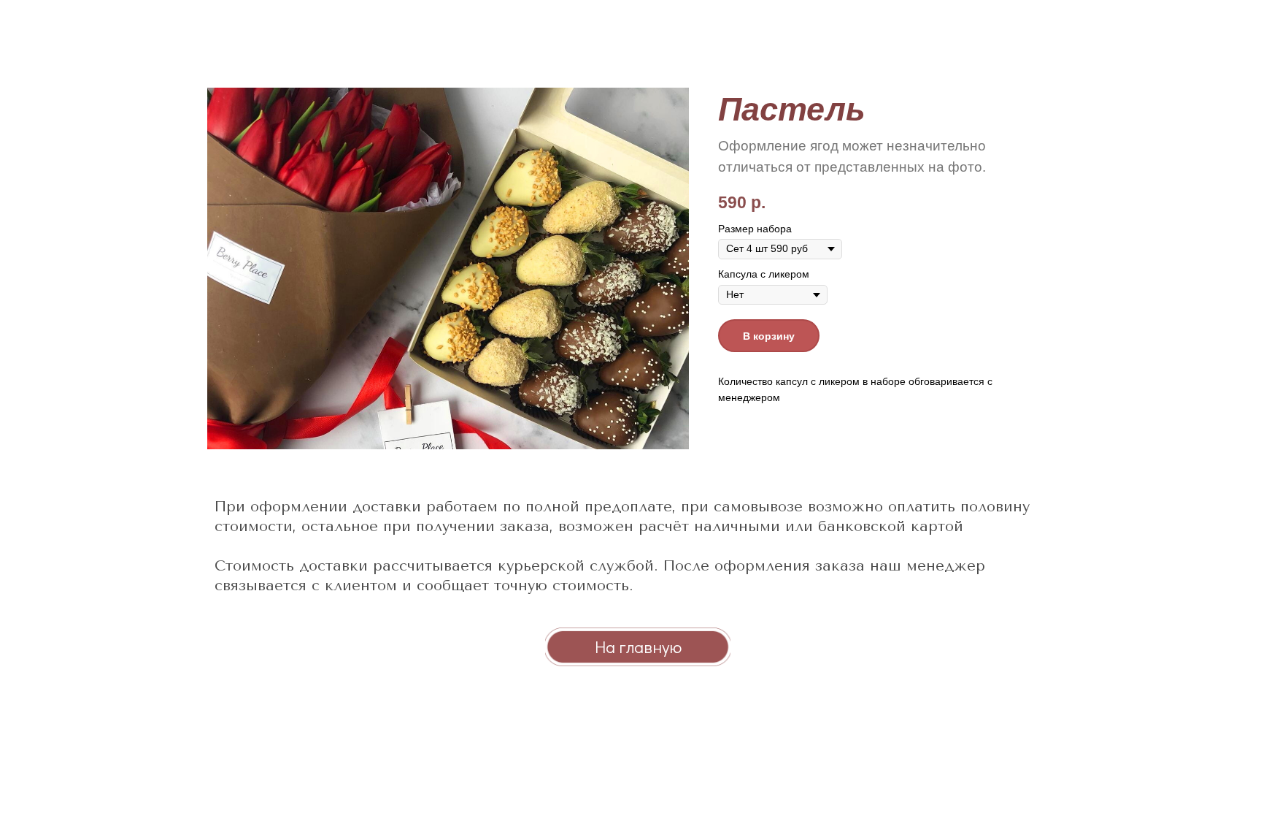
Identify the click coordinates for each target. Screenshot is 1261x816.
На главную (638, 646)
